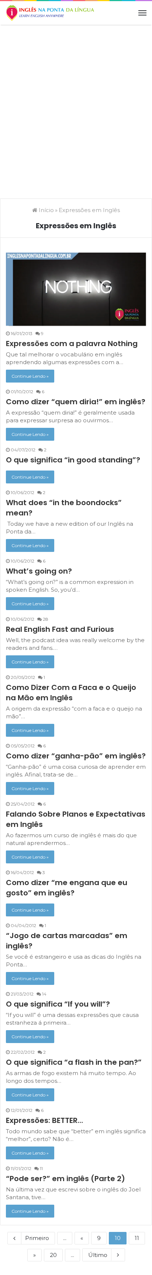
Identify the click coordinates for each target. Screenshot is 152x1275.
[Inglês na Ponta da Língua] (50, 13)
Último (97, 1254)
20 (53, 1254)
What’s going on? (39, 571)
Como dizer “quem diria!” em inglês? (75, 402)
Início (45, 210)
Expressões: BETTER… (44, 1120)
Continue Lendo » (30, 376)
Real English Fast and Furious (60, 629)
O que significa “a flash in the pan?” (74, 1062)
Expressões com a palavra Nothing (72, 343)
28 (45, 619)
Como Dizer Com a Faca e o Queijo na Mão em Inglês (71, 692)
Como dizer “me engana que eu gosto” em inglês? (66, 887)
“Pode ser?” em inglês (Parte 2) (65, 1178)
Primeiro (37, 1238)
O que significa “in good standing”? (73, 460)
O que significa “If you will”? (58, 1004)
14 (43, 994)
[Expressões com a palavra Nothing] (76, 289)
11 (41, 1168)
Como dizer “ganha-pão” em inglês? (76, 756)
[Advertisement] (76, 108)
